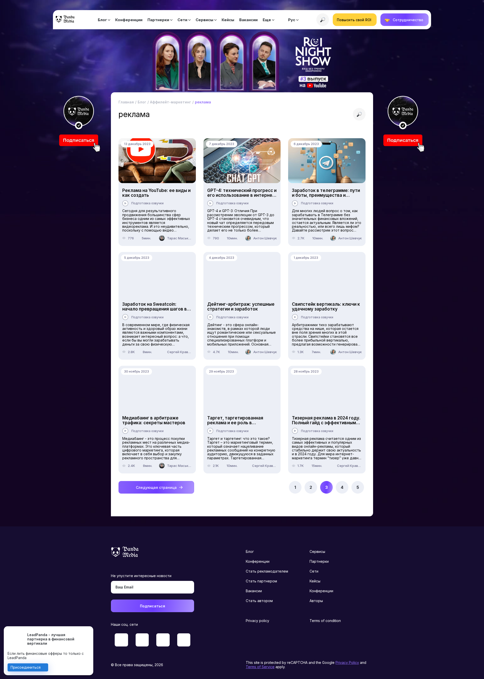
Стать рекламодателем (267, 571)
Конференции (128, 19)
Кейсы (228, 19)
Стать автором (259, 601)
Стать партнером (261, 581)
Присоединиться (26, 667)
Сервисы (204, 19)
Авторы (316, 601)
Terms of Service (260, 667)
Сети (182, 19)
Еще (267, 19)
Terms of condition (325, 620)
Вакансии (248, 19)
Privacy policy (257, 620)
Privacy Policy (347, 662)
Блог (102, 19)
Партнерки (158, 19)
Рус (291, 19)
